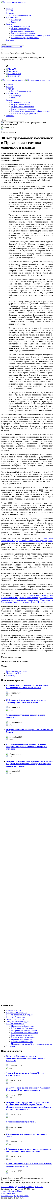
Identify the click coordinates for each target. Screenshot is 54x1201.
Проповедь (10, 675)
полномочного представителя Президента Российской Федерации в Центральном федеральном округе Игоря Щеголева (27, 600)
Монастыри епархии (15, 1019)
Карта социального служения (23, 33)
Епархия (9, 24)
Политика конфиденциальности (25, 38)
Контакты (10, 40)
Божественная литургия (16, 671)
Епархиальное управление (22, 31)
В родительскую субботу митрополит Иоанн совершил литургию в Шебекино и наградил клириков (26, 746)
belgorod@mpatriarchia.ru (11, 1191)
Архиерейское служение (16, 1012)
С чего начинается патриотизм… (21, 1122)
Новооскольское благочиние (23, 1037)
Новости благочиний (15, 1024)
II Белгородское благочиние (23, 1028)
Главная (9, 8)
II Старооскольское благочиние (24, 1033)
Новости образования (15, 1017)
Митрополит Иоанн (14, 673)
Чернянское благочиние (21, 1039)
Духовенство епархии (20, 26)
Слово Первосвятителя (21, 15)
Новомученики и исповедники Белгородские (30, 35)
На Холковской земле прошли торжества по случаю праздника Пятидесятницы (26, 701)
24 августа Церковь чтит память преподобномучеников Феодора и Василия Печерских (25, 1058)
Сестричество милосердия (17, 1021)
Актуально (10, 1046)
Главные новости (13, 1010)
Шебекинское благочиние (22, 1042)
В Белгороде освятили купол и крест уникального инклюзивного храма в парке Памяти (28, 1150)
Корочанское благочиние (22, 1035)
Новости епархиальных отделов (20, 1015)
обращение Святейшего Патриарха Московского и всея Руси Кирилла (27, 539)
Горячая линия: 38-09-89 (11, 47)
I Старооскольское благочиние (24, 1030)
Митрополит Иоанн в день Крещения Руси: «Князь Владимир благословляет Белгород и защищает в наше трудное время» (29, 763)
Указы (13, 22)
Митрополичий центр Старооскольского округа (31, 1044)
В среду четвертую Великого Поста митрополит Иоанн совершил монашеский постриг (27, 686)
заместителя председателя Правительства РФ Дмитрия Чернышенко (27, 596)
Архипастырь (12, 17)
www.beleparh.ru (8, 1193)
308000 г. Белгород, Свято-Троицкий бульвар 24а (22, 1187)
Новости (9, 11)
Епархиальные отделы (20, 29)
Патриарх (10, 13)
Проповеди (16, 20)
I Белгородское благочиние (22, 1026)
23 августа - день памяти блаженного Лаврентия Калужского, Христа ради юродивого (28, 1089)
